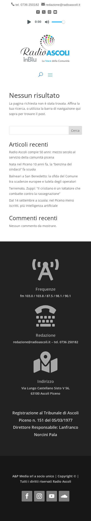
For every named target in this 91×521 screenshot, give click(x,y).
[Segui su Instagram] (39, 496)
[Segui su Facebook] (27, 496)
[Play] (29, 21)
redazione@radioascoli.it (63, 4)
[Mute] (47, 21)
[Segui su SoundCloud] (64, 496)
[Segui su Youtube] (51, 496)
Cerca (75, 130)
